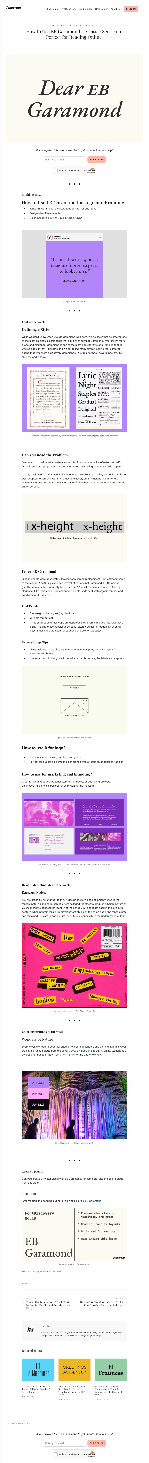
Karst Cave (85, 1050)
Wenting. (97, 1054)
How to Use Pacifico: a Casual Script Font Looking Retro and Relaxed (101, 1304)
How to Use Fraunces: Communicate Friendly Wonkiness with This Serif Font (108, 1390)
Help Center (101, 9)
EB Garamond (93, 1200)
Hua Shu (59, 25)
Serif (25, 1284)
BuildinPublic (86, 9)
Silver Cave (68, 1050)
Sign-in (131, 9)
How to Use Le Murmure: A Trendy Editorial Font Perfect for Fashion (37, 1389)
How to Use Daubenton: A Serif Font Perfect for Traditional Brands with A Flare (48, 1305)
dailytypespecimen (95, 436)
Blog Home (52, 9)
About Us (115, 9)
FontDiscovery (68, 9)
